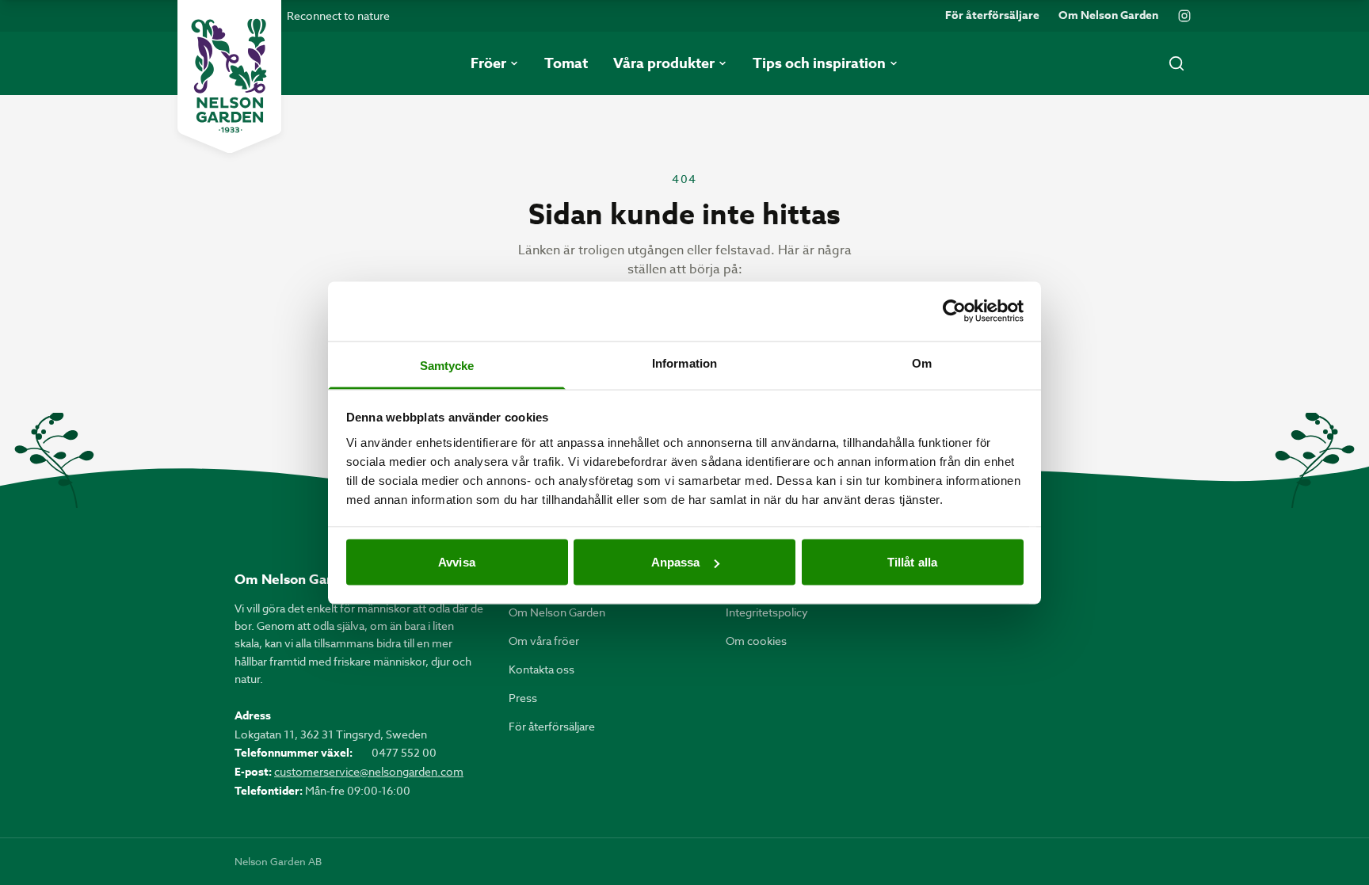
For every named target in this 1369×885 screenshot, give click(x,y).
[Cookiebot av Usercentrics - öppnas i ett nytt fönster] (954, 311)
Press (523, 697)
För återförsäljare (992, 16)
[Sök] (1176, 63)
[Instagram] (1184, 16)
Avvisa (456, 562)
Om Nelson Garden (1108, 16)
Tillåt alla (912, 562)
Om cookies (756, 640)
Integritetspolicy (767, 612)
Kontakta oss (541, 669)
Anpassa (675, 562)
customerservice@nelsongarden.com (368, 771)
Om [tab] (922, 362)
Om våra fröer (544, 640)
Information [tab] (684, 362)
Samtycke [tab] (447, 365)
